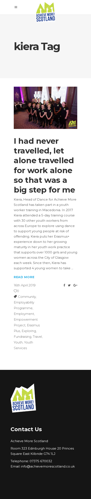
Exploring (29, 331)
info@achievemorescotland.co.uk (48, 466)
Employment (24, 314)
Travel (37, 337)
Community (27, 297)
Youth (18, 342)
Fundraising (22, 337)
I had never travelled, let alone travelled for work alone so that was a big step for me (44, 165)
